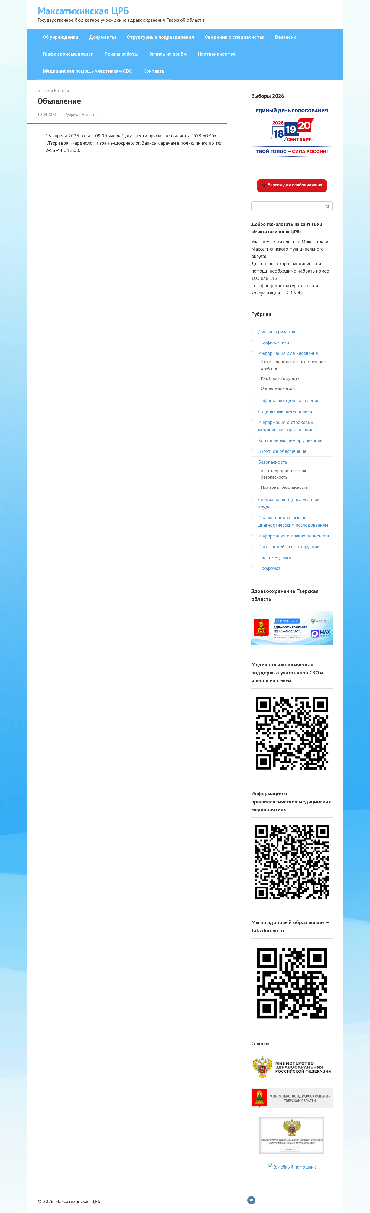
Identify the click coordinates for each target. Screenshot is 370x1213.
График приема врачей (68, 54)
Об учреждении (60, 37)
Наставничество (217, 54)
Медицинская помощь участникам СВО (87, 71)
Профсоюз (269, 568)
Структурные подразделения (160, 37)
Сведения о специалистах (234, 37)
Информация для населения (288, 353)
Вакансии (285, 37)
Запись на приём (168, 54)
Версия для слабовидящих (294, 185)
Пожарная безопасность (284, 487)
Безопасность (272, 462)
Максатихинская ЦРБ (83, 10)
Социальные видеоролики (285, 411)
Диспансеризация (276, 331)
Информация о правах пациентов (293, 536)
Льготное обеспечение (282, 451)
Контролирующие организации (290, 440)
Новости (89, 114)
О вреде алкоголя (278, 388)
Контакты (154, 71)
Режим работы (121, 54)
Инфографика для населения (288, 400)
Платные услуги (274, 557)
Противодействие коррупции (288, 546)
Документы (102, 37)
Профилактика (273, 342)
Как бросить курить (280, 378)
